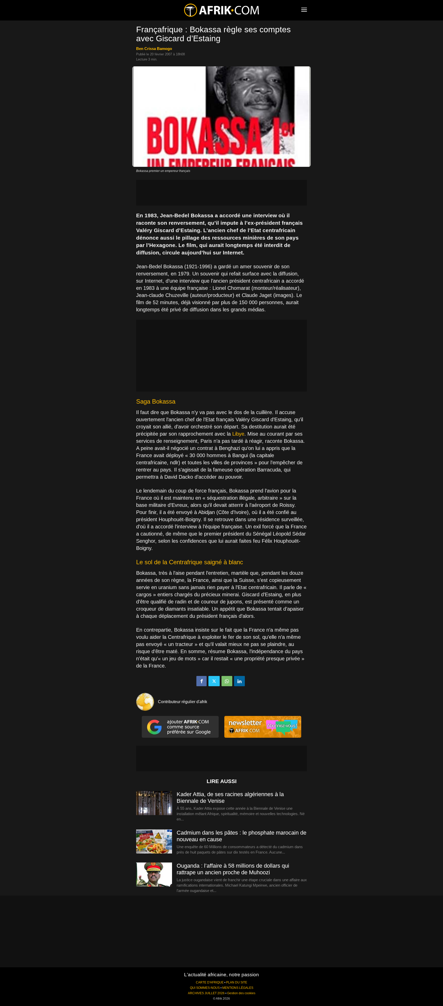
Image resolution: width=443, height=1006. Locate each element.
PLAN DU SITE (236, 982)
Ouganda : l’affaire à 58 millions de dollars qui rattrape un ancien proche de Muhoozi (233, 869)
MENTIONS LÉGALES (237, 988)
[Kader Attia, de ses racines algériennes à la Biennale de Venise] (154, 803)
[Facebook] (201, 681)
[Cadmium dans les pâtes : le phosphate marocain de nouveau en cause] (154, 841)
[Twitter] (214, 681)
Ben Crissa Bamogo (154, 48)
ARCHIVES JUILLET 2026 (206, 993)
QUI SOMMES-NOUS (205, 988)
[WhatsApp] (227, 681)
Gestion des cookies (241, 993)
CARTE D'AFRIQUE (210, 982)
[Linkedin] (239, 681)
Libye (238, 434)
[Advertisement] (221, 193)
